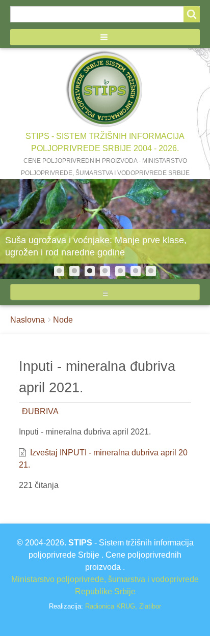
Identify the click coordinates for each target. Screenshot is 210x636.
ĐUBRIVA (40, 411)
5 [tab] (120, 271)
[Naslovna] (105, 89)
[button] (105, 37)
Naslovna (27, 319)
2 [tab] (74, 271)
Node (63, 319)
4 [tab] (105, 271)
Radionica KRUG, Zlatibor (123, 606)
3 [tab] (90, 271)
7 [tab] (151, 271)
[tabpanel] (105, 229)
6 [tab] (135, 271)
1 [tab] (59, 271)
